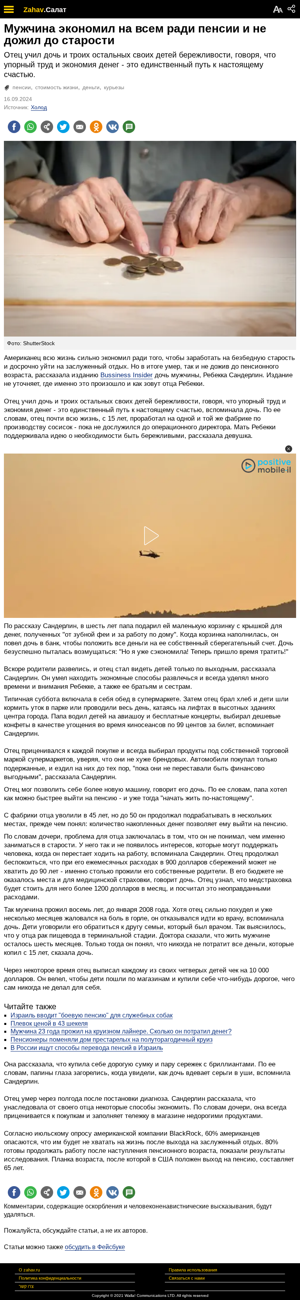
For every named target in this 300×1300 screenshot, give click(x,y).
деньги (91, 87)
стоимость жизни (56, 87)
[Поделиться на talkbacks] (129, 127)
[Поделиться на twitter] (63, 127)
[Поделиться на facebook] (14, 127)
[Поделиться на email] (79, 127)
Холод (39, 107)
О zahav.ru (29, 1270)
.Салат (55, 10)
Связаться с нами (187, 1278)
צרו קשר (26, 1286)
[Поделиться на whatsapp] (30, 127)
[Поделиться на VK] (112, 127)
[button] (288, 448)
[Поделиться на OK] (96, 127)
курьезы (114, 87)
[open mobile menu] (9, 9)
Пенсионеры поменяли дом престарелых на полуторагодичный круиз (111, 1039)
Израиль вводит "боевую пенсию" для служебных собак (92, 1015)
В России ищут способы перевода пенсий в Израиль (87, 1047)
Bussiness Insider (126, 375)
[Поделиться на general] (47, 127)
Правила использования (193, 1270)
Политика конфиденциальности (50, 1278)
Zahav (33, 10)
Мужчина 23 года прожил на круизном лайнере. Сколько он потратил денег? (121, 1031)
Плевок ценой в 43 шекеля (49, 1023)
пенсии (21, 87)
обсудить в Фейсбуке (95, 1247)
